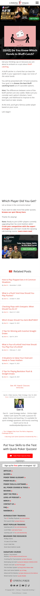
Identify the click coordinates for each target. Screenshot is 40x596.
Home (6, 397)
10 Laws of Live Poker (10, 541)
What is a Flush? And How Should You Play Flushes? (18, 294)
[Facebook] (11, 586)
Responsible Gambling (28, 590)
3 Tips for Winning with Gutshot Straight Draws (19, 332)
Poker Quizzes (13, 395)
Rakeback (8, 511)
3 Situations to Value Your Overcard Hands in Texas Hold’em (17, 359)
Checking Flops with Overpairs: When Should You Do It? (18, 307)
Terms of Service (16, 593)
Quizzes (7, 474)
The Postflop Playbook (17, 518)
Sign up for (20, 465)
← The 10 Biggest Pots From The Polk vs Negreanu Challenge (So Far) (17, 432)
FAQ (5, 507)
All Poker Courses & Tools (16, 487)
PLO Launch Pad (14, 521)
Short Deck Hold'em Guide (12, 547)
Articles (7, 471)
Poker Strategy (22, 395)
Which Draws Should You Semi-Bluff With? (20, 320)
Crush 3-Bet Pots (9, 544)
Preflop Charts (8, 539)
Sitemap (18, 590)
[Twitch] (26, 586)
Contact (25, 593)
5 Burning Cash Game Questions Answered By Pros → (21, 436)
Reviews (7, 491)
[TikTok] (29, 586)
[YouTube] (23, 586)
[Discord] (14, 586)
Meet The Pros (10, 494)
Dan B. (5, 395)
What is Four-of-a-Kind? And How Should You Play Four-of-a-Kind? (19, 345)
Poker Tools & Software (15, 484)
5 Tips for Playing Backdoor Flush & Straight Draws (17, 372)
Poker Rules (9, 481)
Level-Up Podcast (11, 497)
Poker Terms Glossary (14, 477)
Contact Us (9, 504)
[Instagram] (20, 586)
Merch (6, 501)
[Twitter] (17, 586)
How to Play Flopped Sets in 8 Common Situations (19, 280)
